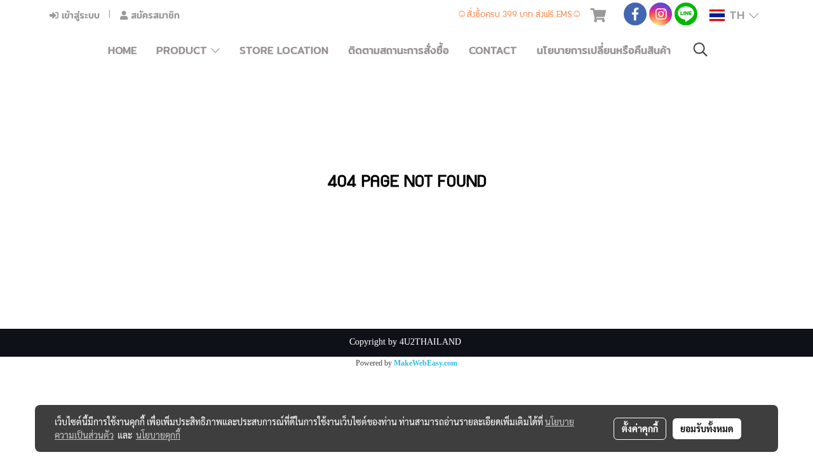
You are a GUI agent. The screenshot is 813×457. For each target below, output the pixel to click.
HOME (122, 50)
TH (737, 15)
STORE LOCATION (283, 50)
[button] (701, 50)
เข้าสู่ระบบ (79, 15)
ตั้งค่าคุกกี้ (640, 428)
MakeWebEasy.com (425, 363)
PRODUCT (183, 50)
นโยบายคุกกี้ (158, 434)
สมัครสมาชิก (154, 15)
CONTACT (493, 50)
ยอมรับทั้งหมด (707, 428)
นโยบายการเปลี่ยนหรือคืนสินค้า (604, 50)
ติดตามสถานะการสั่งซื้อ (398, 50)
